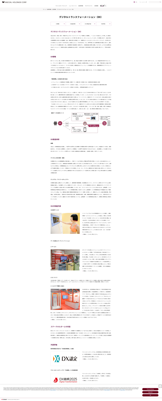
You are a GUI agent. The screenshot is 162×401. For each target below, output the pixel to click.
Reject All (150, 392)
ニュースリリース (72, 5)
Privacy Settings (150, 389)
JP (134, 2)
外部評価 (103, 24)
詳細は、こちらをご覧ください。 (90, 234)
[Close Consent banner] (160, 386)
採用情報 (96, 5)
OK (150, 395)
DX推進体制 (72, 24)
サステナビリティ (89, 5)
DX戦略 (57, 24)
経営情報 (54, 9)
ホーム (44, 9)
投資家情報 (80, 5)
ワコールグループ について (61, 5)
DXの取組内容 (88, 24)
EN (136, 2)
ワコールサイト (142, 2)
